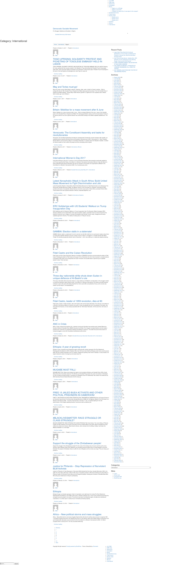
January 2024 (117, 123)
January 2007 (117, 424)
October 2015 (117, 271)
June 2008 (116, 402)
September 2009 (118, 380)
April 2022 (116, 155)
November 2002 (118, 462)
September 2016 (118, 254)
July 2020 (116, 186)
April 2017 (116, 244)
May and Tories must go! (65, 86)
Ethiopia (57, 491)
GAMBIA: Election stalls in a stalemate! (72, 231)
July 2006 (116, 432)
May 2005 (116, 444)
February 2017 (117, 247)
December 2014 (118, 286)
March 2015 (117, 281)
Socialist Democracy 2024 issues (63, 34)
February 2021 (117, 175)
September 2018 (118, 219)
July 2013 (116, 311)
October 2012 (117, 324)
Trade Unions (112, 14)
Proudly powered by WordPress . (74, 546)
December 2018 (118, 214)
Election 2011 (115, 20)
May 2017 (116, 242)
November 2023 (118, 126)
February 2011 (117, 354)
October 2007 (117, 412)
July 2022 (116, 150)
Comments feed (118, 476)
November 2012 (118, 323)
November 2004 (118, 448)
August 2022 (117, 149)
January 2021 (117, 177)
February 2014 (117, 301)
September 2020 (118, 183)
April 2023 (116, 137)
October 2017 (117, 235)
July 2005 (116, 442)
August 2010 (117, 363)
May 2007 (116, 418)
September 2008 (118, 397)
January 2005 (117, 447)
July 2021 (116, 168)
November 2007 (118, 411)
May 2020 (116, 189)
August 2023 (117, 131)
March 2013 (117, 317)
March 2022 (117, 156)
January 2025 (117, 105)
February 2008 (117, 408)
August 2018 (117, 220)
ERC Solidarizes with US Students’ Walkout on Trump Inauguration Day (79, 207)
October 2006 (117, 427)
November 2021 (118, 162)
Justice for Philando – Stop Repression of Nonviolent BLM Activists (79, 467)
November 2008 (118, 394)
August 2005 (117, 441)
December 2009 (118, 375)
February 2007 (117, 423)
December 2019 (118, 196)
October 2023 (117, 128)
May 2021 (116, 171)
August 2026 (117, 77)
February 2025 (117, 104)
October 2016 (117, 253)
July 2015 (116, 275)
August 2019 (117, 202)
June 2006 (116, 433)
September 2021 (118, 165)
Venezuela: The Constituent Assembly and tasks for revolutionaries (78, 134)
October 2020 (117, 181)
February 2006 (117, 436)
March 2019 (117, 210)
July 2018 (116, 222)
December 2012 (118, 321)
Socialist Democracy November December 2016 (84, 336)
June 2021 (116, 169)
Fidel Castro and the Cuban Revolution (72, 252)
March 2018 (117, 228)
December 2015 (118, 268)
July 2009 (116, 383)
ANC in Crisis (59, 323)
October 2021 (117, 163)
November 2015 (118, 269)
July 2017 (116, 239)
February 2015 (117, 283)
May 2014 (116, 296)
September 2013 (118, 308)
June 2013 (116, 312)
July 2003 (116, 457)
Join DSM (111, 0)
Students (111, 21)
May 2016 (116, 260)
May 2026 (116, 81)
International (112, 24)
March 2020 (117, 192)
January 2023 (117, 141)
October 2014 (117, 289)
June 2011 (116, 348)
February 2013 (117, 318)
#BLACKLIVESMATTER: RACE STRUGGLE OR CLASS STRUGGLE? (77, 419)
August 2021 (117, 166)
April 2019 (116, 208)
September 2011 (118, 344)
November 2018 (118, 216)
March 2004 (117, 453)
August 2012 (117, 327)
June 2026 (116, 80)
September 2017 (118, 236)
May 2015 (116, 278)
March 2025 (117, 102)
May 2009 (116, 386)
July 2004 (116, 451)
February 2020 (117, 193)
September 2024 (118, 111)
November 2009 (118, 377)
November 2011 (118, 341)
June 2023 (116, 134)
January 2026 (117, 87)
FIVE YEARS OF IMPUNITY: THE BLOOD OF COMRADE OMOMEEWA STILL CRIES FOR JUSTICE (125, 67)
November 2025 (118, 90)
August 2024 (117, 113)
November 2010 (118, 359)
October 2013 (117, 307)
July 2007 (116, 415)
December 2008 (118, 393)
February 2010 (117, 372)
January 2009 (117, 391)
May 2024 (116, 117)
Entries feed (117, 475)
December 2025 (118, 89)
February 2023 (117, 140)
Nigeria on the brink (116, 9)
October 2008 (117, 396)
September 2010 (118, 362)
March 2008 (117, 406)
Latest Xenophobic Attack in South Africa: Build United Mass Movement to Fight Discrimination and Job (80, 182)
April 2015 (116, 280)
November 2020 (118, 180)
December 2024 (118, 107)
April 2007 (116, 420)
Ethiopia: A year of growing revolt (69, 346)
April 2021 (116, 172)
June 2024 (116, 116)
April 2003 (116, 459)
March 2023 (117, 138)
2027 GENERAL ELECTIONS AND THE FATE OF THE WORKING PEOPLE (125, 70)
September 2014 (118, 290)
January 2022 (117, 159)
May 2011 (116, 350)
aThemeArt (95, 546)
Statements (112, 3)
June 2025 (116, 98)
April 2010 (116, 369)
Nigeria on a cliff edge (117, 8)
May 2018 (116, 225)
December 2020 (118, 178)
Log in (115, 473)
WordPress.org (117, 478)
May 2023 (116, 135)
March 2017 (117, 245)
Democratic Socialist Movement (65, 28)
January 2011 (117, 356)
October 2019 (117, 199)
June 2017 (116, 241)
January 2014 (117, 302)
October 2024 (117, 110)
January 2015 (117, 284)
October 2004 (117, 450)
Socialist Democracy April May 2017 (79, 169)
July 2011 (116, 347)
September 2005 (118, 439)
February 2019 (117, 211)
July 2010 (116, 365)
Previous (58, 527)
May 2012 (116, 332)
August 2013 (117, 310)
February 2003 (117, 460)
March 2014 (117, 299)
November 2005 (118, 438)
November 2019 (118, 198)
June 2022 (116, 152)
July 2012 (116, 329)
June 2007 (116, 417)
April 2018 (116, 226)
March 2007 (117, 421)
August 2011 (117, 345)
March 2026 (117, 84)
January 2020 (117, 195)
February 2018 (117, 229)
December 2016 (118, 250)
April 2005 (116, 445)
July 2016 (116, 257)
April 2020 (116, 190)
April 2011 (116, 351)
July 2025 (116, 96)
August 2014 (117, 292)
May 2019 (116, 207)
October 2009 (117, 378)
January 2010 (117, 374)
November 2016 (118, 251)
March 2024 (117, 120)
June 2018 (116, 223)
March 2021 (117, 174)
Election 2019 (115, 17)
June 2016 (116, 259)
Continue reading (58, 74)
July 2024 (116, 114)
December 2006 (118, 426)
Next (57, 542)
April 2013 (116, 315)
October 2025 (117, 92)
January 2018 (117, 231)
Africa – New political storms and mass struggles (77, 514)
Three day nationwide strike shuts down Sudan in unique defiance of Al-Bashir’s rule (77, 277)
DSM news (111, 2)
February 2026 (117, 86)
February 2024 (117, 122)
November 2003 (118, 454)
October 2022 (117, 146)
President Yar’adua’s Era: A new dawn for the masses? (125, 11)
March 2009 (117, 389)
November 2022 (118, 144)
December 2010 (118, 357)
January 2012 (117, 338)
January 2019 (117, 213)
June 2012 (116, 330)
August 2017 (117, 238)
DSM (56, 55)
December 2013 (118, 304)
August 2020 (117, 184)
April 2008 (116, 405)
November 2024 (118, 108)
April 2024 (116, 119)
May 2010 (116, 368)
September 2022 (118, 147)
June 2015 (116, 277)
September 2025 (118, 93)
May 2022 (116, 153)
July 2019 (116, 204)
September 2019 (118, 201)
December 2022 (118, 143)
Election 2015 (115, 18)
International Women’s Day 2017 (69, 157)
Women (111, 23)
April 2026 (116, 83)
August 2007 (117, 414)
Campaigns (112, 5)
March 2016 (117, 263)
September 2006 (118, 429)
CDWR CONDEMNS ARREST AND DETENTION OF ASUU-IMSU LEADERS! (125, 63)
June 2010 (116, 366)
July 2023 (116, 132)
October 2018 (117, 217)
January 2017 (117, 248)
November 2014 (118, 287)
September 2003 (118, 456)
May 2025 (116, 99)
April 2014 (116, 298)
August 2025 (117, 95)
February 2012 (117, 336)
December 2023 (118, 125)
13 (56, 541)
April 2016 (116, 262)
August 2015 (117, 274)
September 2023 (118, 129)
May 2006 (116, 435)
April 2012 (116, 333)
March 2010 (117, 371)
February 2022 (117, 158)
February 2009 (117, 390)
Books (110, 6)
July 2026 (116, 79)
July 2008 (116, 400)
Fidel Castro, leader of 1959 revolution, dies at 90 (77, 301)
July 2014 (116, 293)
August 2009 (117, 381)
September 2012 (118, 326)
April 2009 (116, 387)
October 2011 (117, 342)
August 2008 (117, 399)
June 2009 (116, 384)
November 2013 (118, 305)
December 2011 (118, 339)
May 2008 (116, 403)
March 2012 (117, 335)
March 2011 (117, 353)
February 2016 (117, 265)
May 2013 (116, 314)
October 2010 (117, 360)
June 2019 (116, 205)
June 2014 (116, 295)
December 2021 (118, 160)
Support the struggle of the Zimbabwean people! (77, 443)
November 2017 (118, 234)
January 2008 (117, 409)
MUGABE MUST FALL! (64, 369)
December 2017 (118, 232)
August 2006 (117, 430)
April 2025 (116, 101)
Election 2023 (112, 15)
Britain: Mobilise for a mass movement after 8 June (78, 109)
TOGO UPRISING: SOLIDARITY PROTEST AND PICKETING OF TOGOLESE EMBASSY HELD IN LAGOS (77, 61)
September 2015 (118, 272)
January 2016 (117, 266)
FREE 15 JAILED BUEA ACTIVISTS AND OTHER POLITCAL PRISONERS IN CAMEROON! (78, 394)
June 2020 (116, 187)
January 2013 (117, 320)
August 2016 (117, 256)
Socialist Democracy (114, 12)
